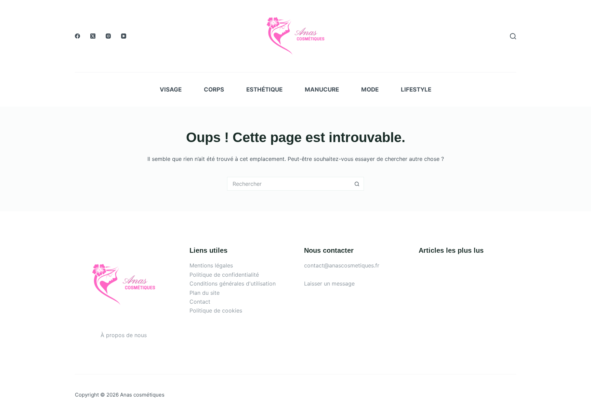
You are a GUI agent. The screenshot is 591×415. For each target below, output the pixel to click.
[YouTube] (123, 36)
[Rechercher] (513, 36)
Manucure (322, 89)
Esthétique (264, 89)
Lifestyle (416, 89)
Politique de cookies (215, 310)
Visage (171, 89)
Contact (199, 301)
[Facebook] (77, 36)
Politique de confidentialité (224, 274)
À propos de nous (124, 335)
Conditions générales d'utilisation (232, 283)
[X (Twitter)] (92, 36)
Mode (370, 89)
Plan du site (204, 292)
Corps (214, 89)
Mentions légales (211, 265)
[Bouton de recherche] (357, 184)
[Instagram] (108, 36)
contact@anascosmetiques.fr (341, 265)
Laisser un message (329, 283)
